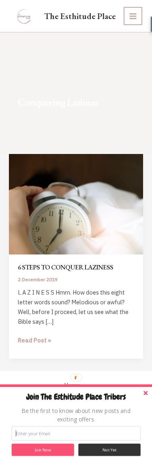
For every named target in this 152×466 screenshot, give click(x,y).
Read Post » (34, 340)
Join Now (43, 450)
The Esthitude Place (80, 16)
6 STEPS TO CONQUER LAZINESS (65, 267)
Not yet (109, 450)
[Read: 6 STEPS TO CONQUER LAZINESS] (76, 203)
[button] (76, 397)
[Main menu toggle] (133, 16)
